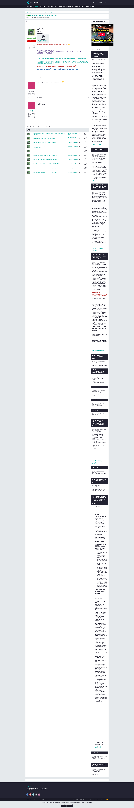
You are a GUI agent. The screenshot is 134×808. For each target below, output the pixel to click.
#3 (88, 118)
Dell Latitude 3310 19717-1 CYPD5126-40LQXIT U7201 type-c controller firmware (49, 134)
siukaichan (94, 756)
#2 (88, 97)
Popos (93, 485)
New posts (29, 8)
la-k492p (47, 17)
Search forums (35, 8)
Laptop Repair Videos (52, 6)
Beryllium (73, 799)
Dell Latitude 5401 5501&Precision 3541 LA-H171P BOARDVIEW (47, 163)
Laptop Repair (30, 6)
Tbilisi (34, 47)
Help (98, 799)
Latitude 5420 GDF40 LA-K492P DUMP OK (42, 15)
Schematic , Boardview (73, 142)
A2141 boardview (96, 752)
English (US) (79, 799)
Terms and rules (86, 799)
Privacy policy (93, 799)
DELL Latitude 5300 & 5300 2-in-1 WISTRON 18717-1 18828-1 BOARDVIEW (50, 151)
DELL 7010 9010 (95, 400)
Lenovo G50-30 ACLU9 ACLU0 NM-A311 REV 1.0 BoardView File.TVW (99, 481)
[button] (46, 6)
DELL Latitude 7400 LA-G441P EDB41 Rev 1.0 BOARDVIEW (46, 159)
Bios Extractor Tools (79, 6)
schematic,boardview (38, 799)
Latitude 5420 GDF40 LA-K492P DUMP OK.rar (47, 40)
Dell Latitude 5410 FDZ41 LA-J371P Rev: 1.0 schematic (46, 142)
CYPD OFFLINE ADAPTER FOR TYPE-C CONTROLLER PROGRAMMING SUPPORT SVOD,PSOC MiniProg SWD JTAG (98, 423)
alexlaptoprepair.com (31, 49)
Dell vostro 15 (95, 467)
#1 (88, 77)
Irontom (31, 90)
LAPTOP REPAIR (29, 799)
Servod (93, 403)
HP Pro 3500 (95, 410)
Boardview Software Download (66, 6)
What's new (42, 6)
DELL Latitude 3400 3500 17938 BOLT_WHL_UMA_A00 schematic (48, 168)
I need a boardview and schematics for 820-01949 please (98, 357)
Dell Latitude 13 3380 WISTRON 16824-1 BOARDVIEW (45, 172)
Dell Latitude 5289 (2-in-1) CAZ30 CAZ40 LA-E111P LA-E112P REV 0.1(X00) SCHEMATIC (48, 146)
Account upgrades (90, 6)
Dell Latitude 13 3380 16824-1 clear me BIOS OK (44, 138)
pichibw (93, 390)
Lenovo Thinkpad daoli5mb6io (99, 387)
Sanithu (93, 471)
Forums (36, 6)
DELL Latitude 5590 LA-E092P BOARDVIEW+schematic (45, 155)
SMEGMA (93, 361)
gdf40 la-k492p (41, 17)
